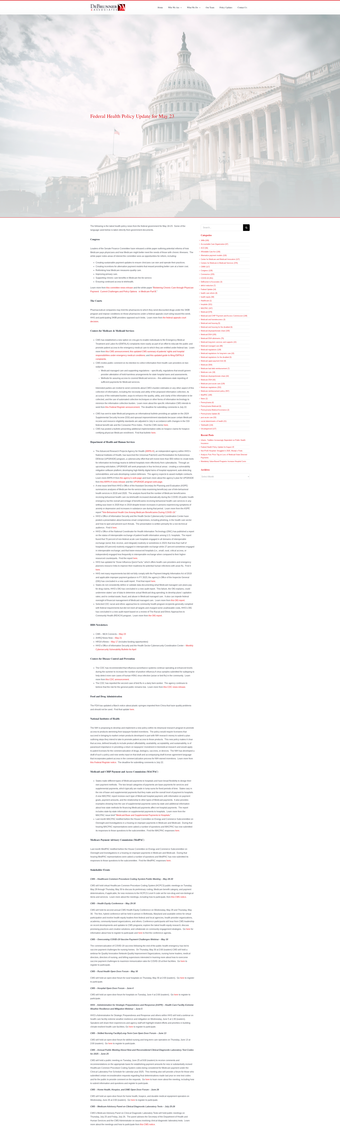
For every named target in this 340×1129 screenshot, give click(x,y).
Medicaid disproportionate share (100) (215, 331)
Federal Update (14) (208, 289)
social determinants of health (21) (213, 421)
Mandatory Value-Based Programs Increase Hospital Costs (223, 461)
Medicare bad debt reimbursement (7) (215, 368)
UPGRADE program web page (147, 482)
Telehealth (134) (207, 425)
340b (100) (205, 240)
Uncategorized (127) (208, 429)
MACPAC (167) (206, 308)
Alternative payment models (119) (214, 255)
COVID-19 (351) (207, 278)
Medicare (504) (206, 365)
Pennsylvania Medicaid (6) (211, 406)
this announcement (122, 407)
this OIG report (177, 600)
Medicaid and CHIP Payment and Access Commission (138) (224, 316)
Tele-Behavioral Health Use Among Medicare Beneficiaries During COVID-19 (138, 512)
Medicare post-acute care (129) (213, 384)
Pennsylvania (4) (207, 402)
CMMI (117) (205, 267)
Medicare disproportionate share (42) (215, 376)
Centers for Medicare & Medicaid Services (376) (219, 263)
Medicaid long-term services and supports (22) (218, 342)
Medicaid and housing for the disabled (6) (216, 327)
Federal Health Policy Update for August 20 (217, 447)
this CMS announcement (117, 351)
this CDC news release (174, 687)
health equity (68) (207, 297)
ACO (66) (204, 248)
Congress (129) (206, 271)
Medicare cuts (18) (208, 372)
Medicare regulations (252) (211, 387)
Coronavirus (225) (207, 274)
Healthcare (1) (206, 301)
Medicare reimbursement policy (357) (215, 391)
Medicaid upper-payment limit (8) (213, 361)
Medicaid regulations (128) (211, 350)
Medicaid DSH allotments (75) (212, 338)
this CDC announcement (117, 679)
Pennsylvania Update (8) (210, 414)
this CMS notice (178, 897)
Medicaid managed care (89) (212, 346)
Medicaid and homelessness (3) (213, 320)
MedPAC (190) (206, 395)
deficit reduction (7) (208, 286)
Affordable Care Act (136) (210, 252)
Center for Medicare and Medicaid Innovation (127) (220, 259)
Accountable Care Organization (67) (214, 244)
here (166, 425)
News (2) (204, 399)
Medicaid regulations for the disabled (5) (216, 357)
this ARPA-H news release (112, 482)
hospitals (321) (206, 304)
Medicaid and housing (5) (210, 323)
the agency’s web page (131, 478)
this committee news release (119, 288)
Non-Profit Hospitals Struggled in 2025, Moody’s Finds (222, 451)
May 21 (118, 638)
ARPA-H (150, 451)
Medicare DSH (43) (208, 380)
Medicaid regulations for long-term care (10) (217, 353)
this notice (103, 762)
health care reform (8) (209, 293)
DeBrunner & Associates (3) (211, 282)
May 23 (122, 634)
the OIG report (155, 615)
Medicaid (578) (206, 312)
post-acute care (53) (208, 417)
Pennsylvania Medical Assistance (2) (215, 410)
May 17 (114, 642)
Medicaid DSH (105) (208, 335)
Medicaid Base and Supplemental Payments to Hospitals (143, 815)
